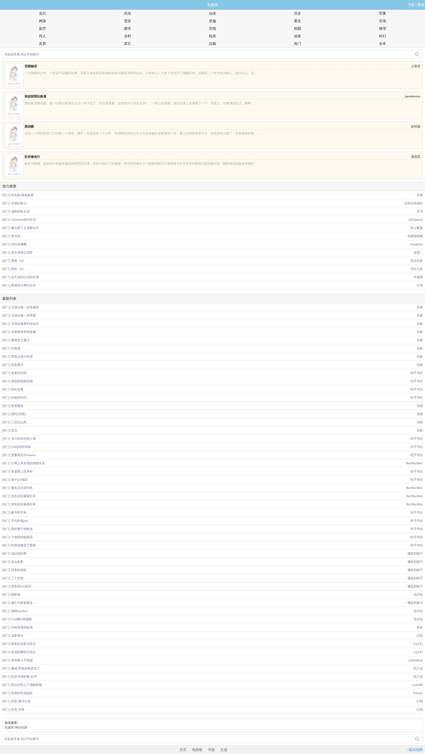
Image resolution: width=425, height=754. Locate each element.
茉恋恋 (415, 156)
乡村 (127, 36)
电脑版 (197, 750)
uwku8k (417, 685)
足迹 (223, 750)
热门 (297, 43)
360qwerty (415, 219)
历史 (297, 13)
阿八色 (418, 668)
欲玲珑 (415, 126)
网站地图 (21, 727)
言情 (212, 28)
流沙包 (418, 594)
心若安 (415, 66)
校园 (297, 28)
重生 (297, 21)
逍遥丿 (418, 252)
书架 (411, 5)
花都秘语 (31, 66)
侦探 (297, 36)
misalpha (416, 244)
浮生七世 (416, 269)
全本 (382, 43)
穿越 (212, 21)
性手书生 (416, 373)
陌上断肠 (416, 228)
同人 (42, 36)
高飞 (420, 211)
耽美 (212, 36)
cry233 (418, 644)
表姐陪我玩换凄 (35, 96)
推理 (382, 28)
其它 (127, 43)
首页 (183, 750)
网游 (42, 21)
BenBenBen (414, 463)
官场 (382, 21)
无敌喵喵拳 (415, 236)
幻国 (420, 635)
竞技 (127, 21)
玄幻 (42, 13)
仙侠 (212, 13)
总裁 (212, 43)
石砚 (420, 307)
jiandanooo (412, 96)
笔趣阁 (212, 5)
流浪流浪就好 (413, 203)
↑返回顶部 (415, 750)
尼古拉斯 (416, 260)
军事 (382, 13)
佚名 (420, 627)
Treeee (418, 693)
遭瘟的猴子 (415, 553)
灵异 (42, 43)
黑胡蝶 (29, 126)
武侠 (127, 13)
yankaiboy (416, 660)
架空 (42, 28)
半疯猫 (418, 277)
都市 (127, 28)
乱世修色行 (32, 156)
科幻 (382, 36)
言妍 (420, 195)
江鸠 (420, 285)
